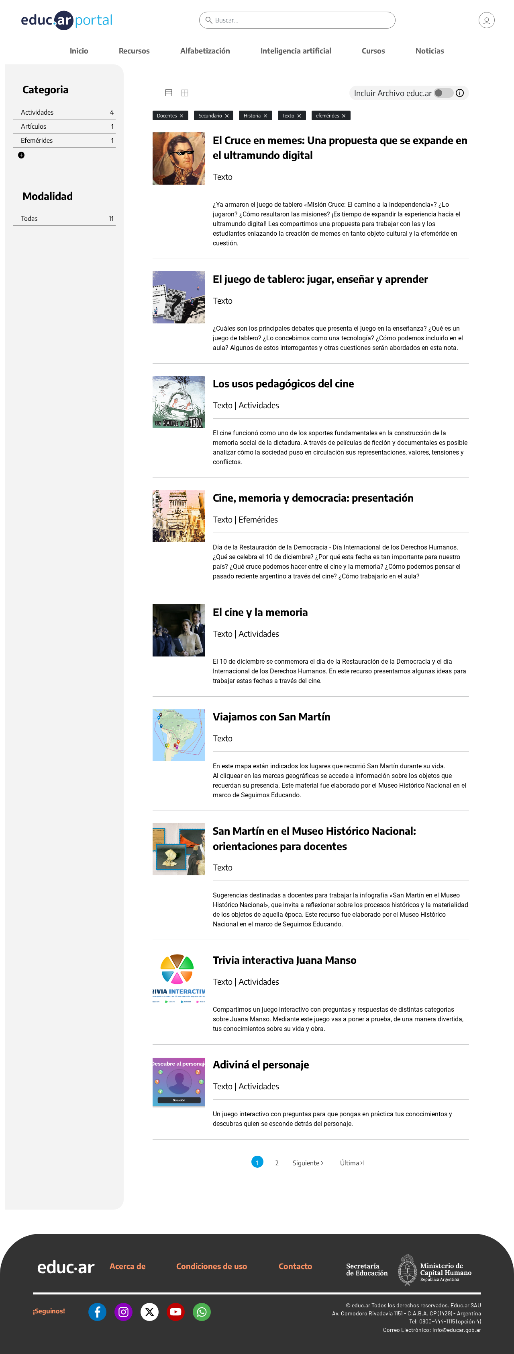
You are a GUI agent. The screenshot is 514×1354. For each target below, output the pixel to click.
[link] (487, 20)
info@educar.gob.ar (456, 1329)
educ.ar (361, 1305)
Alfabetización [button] (205, 50)
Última (353, 1163)
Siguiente (309, 1163)
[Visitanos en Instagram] (123, 1311)
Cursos (373, 50)
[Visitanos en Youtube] (176, 1311)
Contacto (295, 1266)
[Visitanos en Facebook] (97, 1311)
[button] (21, 155)
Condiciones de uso (211, 1266)
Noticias (430, 50)
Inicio (79, 50)
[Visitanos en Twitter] (150, 1311)
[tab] (169, 93)
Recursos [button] (134, 50)
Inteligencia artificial (296, 50)
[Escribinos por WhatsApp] (202, 1311)
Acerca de (128, 1266)
